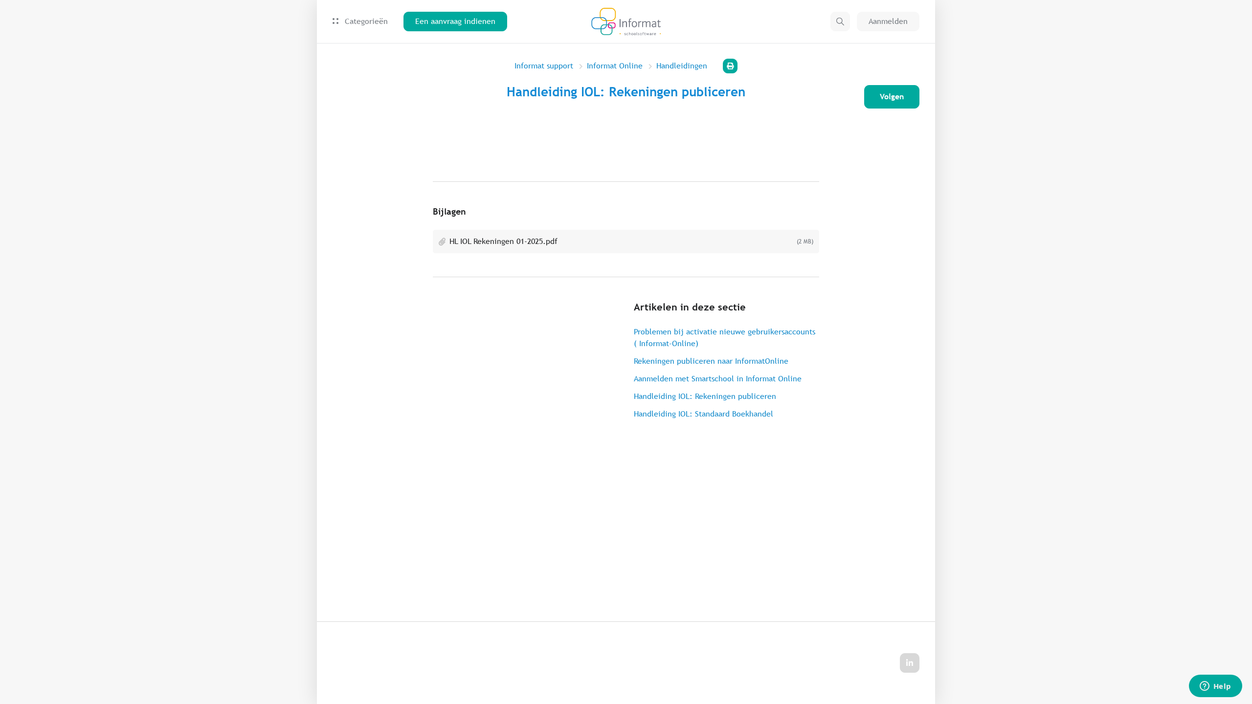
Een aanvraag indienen (455, 21)
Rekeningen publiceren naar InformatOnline (711, 361)
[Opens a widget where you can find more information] (1215, 687)
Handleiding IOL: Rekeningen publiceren (705, 396)
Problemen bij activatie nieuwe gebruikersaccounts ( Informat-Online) (724, 337)
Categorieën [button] (365, 21)
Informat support (543, 65)
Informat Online (615, 65)
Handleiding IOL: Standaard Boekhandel (703, 413)
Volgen (892, 96)
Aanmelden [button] (888, 21)
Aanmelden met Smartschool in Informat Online (718, 378)
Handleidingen (681, 65)
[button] (840, 21)
